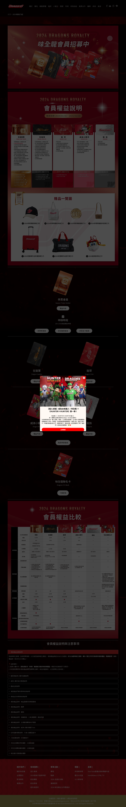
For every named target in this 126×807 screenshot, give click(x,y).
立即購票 (63, 430)
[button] (84, 378)
